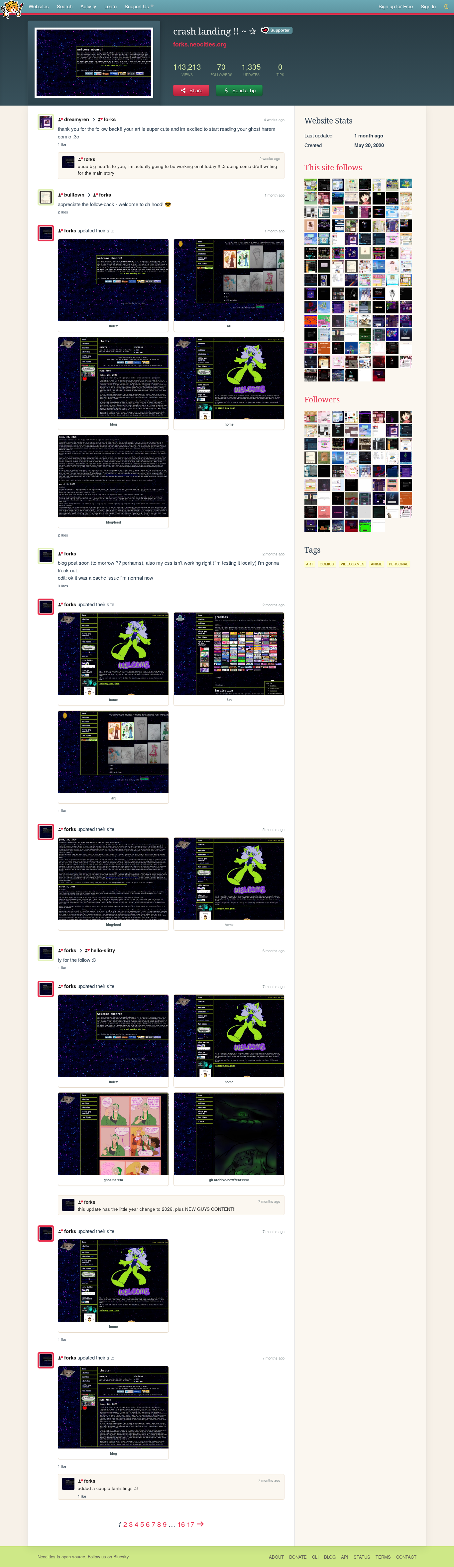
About (276, 1557)
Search (64, 6)
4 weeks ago (274, 119)
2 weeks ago (270, 158)
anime (376, 563)
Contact (406, 1557)
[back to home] (12, 9)
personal (398, 563)
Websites (39, 6)
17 (190, 1524)
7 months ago (273, 986)
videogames (352, 563)
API (344, 1557)
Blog (330, 1557)
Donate (298, 1557)
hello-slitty (103, 950)
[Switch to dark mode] (447, 6)
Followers (322, 399)
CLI (315, 1557)
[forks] (46, 233)
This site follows (333, 167)
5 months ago (273, 829)
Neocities (47, 1556)
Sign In (428, 6)
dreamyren (76, 119)
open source (73, 1556)
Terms (383, 1557)
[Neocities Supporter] (277, 31)
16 (181, 1524)
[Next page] (200, 1524)
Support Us (137, 6)
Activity (88, 6)
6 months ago (273, 950)
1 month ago (274, 195)
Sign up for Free (396, 6)
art (309, 563)
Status (362, 1557)
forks (109, 119)
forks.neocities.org (200, 44)
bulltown (74, 194)
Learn (110, 6)
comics (327, 563)
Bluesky (121, 1556)
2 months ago (273, 553)
